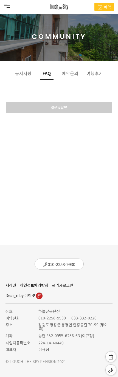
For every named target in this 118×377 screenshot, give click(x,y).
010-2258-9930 (61, 264)
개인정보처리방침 (34, 285)
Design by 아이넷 (20, 295)
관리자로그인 (62, 285)
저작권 (10, 285)
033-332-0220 (84, 318)
